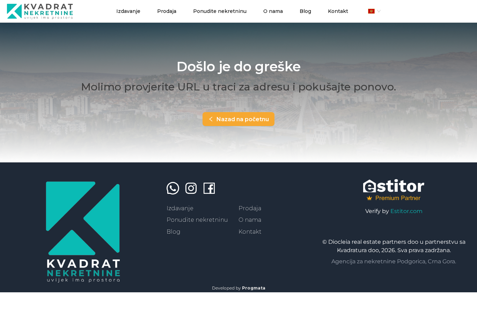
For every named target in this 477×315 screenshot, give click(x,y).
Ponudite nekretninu (197, 220)
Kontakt (250, 231)
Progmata (253, 288)
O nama (250, 220)
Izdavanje (180, 208)
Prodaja (250, 208)
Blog (174, 231)
